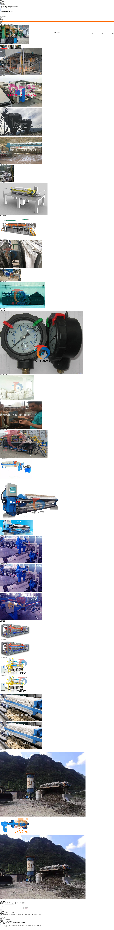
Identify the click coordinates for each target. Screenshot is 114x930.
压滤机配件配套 (24, 914)
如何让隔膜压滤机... (3, 639)
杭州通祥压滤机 (39, 925)
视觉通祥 (8, 919)
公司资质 (8, 912)
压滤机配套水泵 (30, 914)
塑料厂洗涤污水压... (3, 164)
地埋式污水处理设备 (37, 914)
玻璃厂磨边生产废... (3, 75)
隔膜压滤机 (6, 914)
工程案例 (19, 914)
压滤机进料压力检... (3, 374)
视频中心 (1, 22)
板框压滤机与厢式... (3, 834)
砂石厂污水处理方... (3, 899)
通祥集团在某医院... (3, 215)
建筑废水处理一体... (3, 308)
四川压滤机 (18, 925)
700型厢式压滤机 (3, 479)
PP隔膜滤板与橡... (3, 675)
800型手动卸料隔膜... (4, 563)
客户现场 (5, 919)
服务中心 (1, 21)
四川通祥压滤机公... (3, 693)
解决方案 (1, 917)
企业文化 (5, 912)
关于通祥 (1, 18)
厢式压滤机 (2, 914)
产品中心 (1, 20)
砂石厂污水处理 (3, 107)
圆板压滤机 (15, 914)
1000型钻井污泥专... (4, 458)
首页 (1, 17)
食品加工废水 (2, 182)
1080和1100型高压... (4, 535)
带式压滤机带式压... (3, 721)
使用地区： (2, 903)
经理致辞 (12, 912)
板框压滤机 (11, 914)
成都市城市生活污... (3, 429)
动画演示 (1, 919)
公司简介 (1, 912)
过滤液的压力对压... (3, 657)
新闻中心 (1, 19)
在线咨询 (1, 2)
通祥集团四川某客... (3, 268)
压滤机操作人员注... (3, 749)
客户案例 (11, 24)
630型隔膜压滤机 (3, 620)
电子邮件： (17, 903)
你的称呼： (2, 902)
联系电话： (17, 902)
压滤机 (5, 925)
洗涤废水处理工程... (3, 239)
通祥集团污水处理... (3, 281)
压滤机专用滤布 (3, 400)
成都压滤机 (9, 925)
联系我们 (1, 23)
